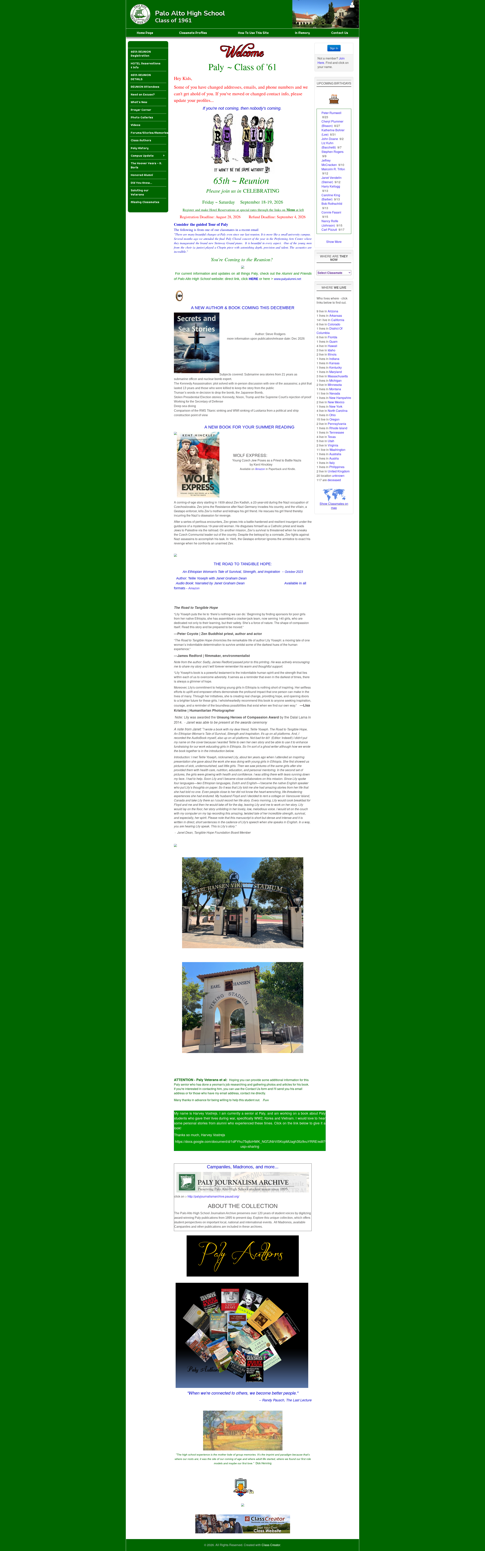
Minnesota (335, 384)
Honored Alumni (142, 175)
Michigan (335, 380)
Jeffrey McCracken (329, 162)
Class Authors (141, 140)
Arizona (333, 311)
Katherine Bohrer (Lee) (333, 132)
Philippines (336, 467)
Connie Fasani (331, 212)
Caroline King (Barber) (331, 197)
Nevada (334, 393)
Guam (333, 341)
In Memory (302, 33)
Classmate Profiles (193, 33)
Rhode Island (338, 428)
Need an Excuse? (143, 94)
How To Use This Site (253, 33)
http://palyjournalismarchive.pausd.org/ (213, 1196)
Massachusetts (338, 376)
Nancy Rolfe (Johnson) (330, 223)
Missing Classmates (145, 202)
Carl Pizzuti (329, 229)
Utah (331, 441)
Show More (334, 241)
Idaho (331, 350)
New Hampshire (340, 398)
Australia (335, 454)
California (337, 320)
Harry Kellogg (331, 186)
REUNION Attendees (145, 86)
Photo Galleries (142, 117)
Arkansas (335, 315)
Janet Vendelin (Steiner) (332, 179)
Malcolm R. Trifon (333, 169)
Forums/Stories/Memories (148, 132)
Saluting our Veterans (140, 192)
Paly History (140, 148)
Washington (337, 449)
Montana (335, 389)
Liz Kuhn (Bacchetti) (329, 145)
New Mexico (336, 402)
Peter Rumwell (331, 113)
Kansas (334, 363)
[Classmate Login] (352, 5)
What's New (139, 102)
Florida (332, 337)
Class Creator (271, 1545)
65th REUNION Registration (141, 53)
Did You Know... (141, 182)
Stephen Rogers (332, 151)
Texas (332, 437)
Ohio (332, 415)
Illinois (332, 354)
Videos (135, 125)
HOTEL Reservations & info (145, 65)
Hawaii (332, 346)
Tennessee (336, 432)
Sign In (334, 48)
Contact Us (339, 33)
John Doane (330, 139)
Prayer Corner (141, 110)
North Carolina (337, 410)
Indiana (334, 358)
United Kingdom (339, 471)
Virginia (333, 445)
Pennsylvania (337, 423)
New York (335, 406)
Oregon (334, 419)
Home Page (145, 33)
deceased (334, 480)
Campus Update (142, 155)
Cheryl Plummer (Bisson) (332, 123)
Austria (334, 458)
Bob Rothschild (332, 203)
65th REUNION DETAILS (141, 77)
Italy (332, 462)
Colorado (334, 324)
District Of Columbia (329, 330)
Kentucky (335, 367)
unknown (338, 475)
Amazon (260, 469)
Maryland (335, 372)
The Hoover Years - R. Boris (146, 165)
